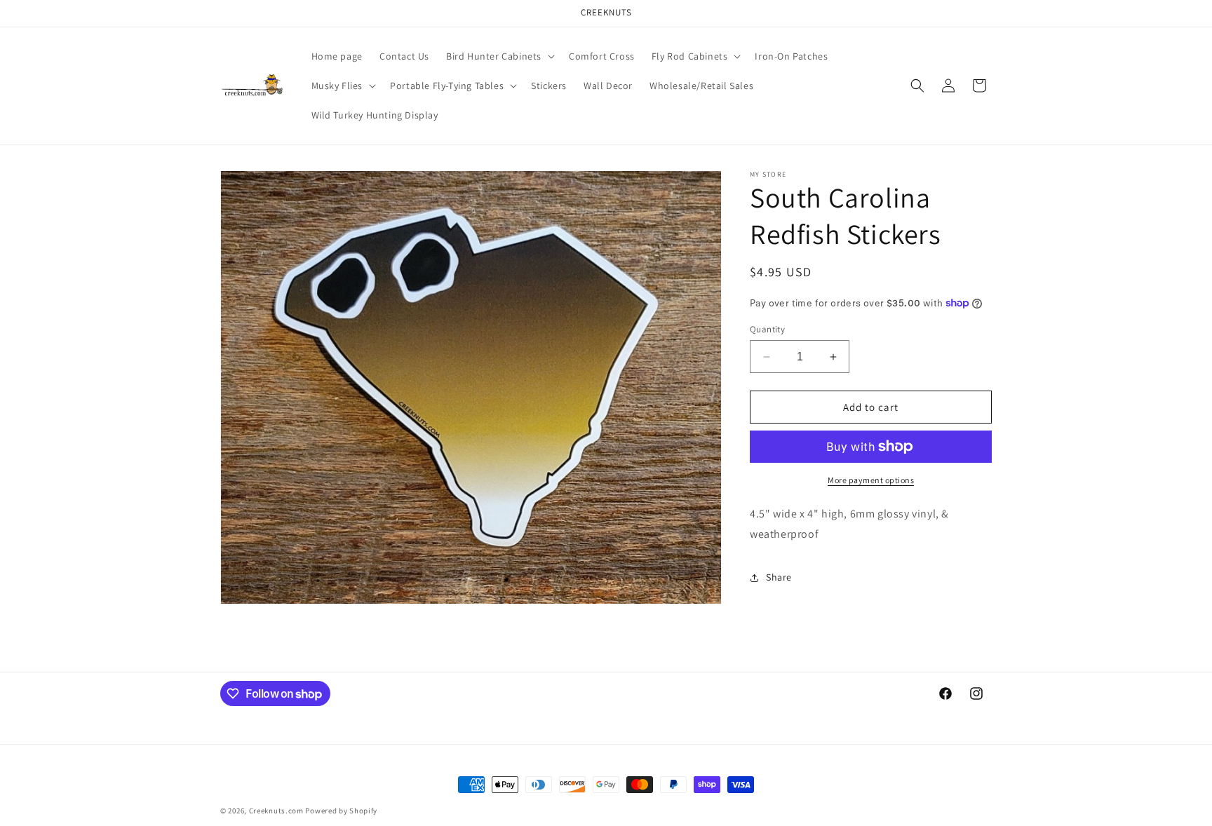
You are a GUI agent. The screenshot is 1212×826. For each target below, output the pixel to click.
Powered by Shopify (341, 810)
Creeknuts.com (276, 810)
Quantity (767, 329)
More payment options (871, 480)
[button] (499, 56)
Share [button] (779, 577)
